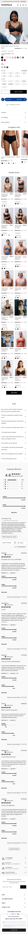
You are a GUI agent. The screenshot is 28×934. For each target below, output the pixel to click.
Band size (3, 70)
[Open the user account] (20, 5)
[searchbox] (7, 542)
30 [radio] (4, 73)
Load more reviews (14, 849)
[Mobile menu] (26, 5)
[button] (25, 99)
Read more (4, 622)
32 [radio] (10, 73)
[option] (2, 57)
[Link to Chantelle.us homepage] (7, 5)
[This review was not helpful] (24, 597)
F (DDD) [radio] (4, 84)
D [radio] (17, 81)
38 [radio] (4, 76)
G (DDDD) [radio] (11, 84)
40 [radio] (10, 76)
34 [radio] (17, 73)
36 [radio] (23, 73)
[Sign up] (23, 887)
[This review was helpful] (22, 597)
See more (14, 512)
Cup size (3, 78)
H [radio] (17, 84)
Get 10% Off (14, 930)
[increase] (7, 92)
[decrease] (2, 92)
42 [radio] (17, 76)
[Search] (18, 5)
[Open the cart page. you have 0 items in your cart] (23, 5)
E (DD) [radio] (23, 81)
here (9, 863)
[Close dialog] (26, 916)
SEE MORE (14, 393)
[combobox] (20, 547)
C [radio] (10, 81)
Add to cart (18, 92)
